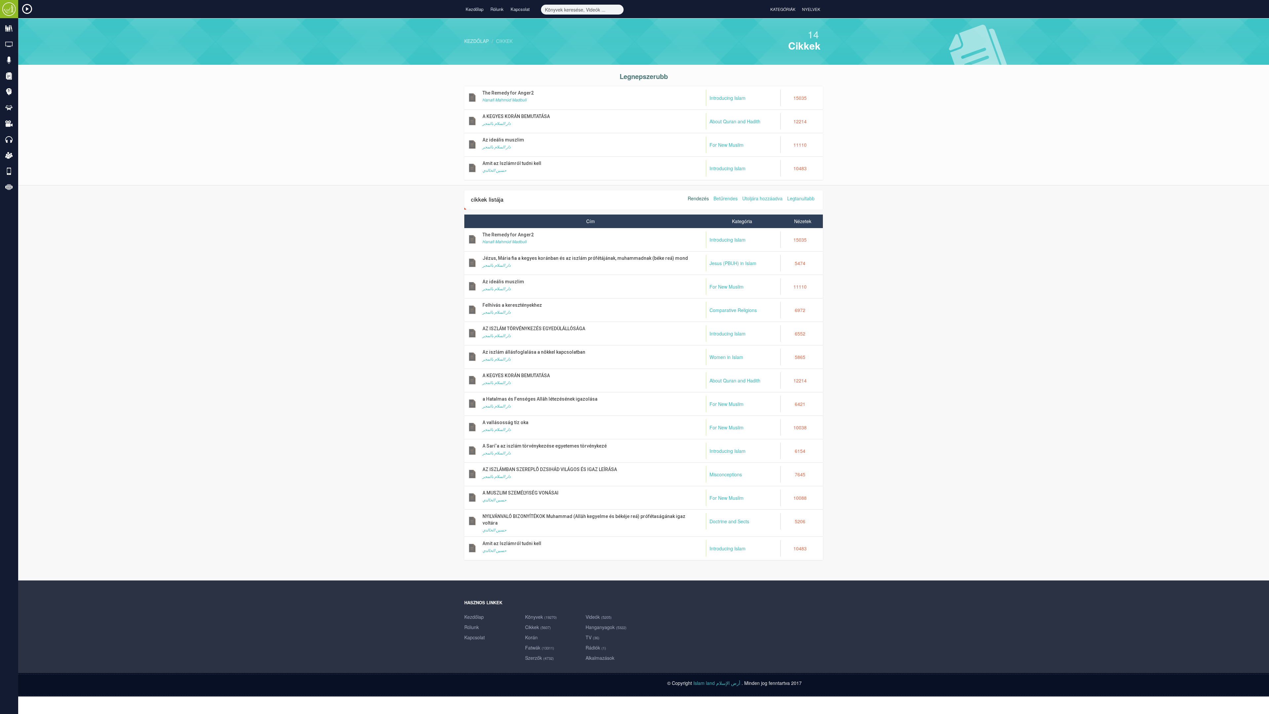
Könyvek (541, 617)
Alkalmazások (600, 657)
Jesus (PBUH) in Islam (733, 263)
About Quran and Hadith (735, 121)
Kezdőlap (474, 9)
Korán (531, 637)
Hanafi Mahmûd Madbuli (504, 99)
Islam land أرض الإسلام (716, 683)
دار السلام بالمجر (496, 123)
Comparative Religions (733, 310)
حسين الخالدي (494, 170)
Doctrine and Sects (729, 521)
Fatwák (539, 647)
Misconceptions (726, 474)
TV (592, 637)
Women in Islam (726, 357)
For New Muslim (727, 144)
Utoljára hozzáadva (762, 198)
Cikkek (504, 41)
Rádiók (596, 647)
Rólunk (497, 9)
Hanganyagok (606, 627)
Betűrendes (725, 198)
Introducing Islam (728, 98)
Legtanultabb (801, 198)
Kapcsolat (520, 9)
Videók (599, 617)
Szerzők (539, 657)
